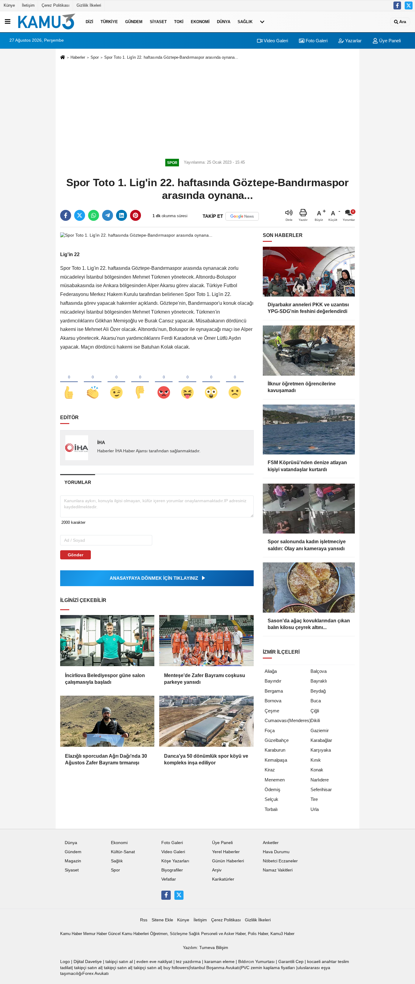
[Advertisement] (207, 108)
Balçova (318, 671)
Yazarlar (353, 40)
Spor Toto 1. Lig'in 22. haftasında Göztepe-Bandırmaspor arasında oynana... (171, 57)
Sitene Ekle (162, 920)
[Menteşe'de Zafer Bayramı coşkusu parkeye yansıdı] (206, 640)
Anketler (271, 842)
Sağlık (245, 21)
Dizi (89, 21)
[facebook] (65, 215)
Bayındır (273, 680)
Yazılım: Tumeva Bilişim (205, 947)
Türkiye (109, 21)
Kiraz (270, 769)
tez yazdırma (188, 961)
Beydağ (318, 691)
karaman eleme (219, 961)
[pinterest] (135, 215)
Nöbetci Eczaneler (280, 861)
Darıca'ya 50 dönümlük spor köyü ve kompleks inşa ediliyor (206, 759)
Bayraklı (318, 680)
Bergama (274, 691)
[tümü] (262, 22)
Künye (9, 5)
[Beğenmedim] (140, 382)
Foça (270, 730)
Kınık (315, 760)
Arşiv (216, 870)
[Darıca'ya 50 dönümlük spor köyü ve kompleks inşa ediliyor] (206, 721)
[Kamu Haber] (46, 21)
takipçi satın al (119, 961)
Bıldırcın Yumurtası (256, 961)
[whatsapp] (93, 215)
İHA (101, 442)
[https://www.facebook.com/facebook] (397, 5)
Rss (143, 920)
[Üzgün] (235, 382)
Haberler (77, 57)
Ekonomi (200, 21)
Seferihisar (321, 789)
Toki (178, 21)
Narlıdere (319, 779)
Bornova (273, 700)
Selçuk (271, 799)
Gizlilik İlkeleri (89, 5)
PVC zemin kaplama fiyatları (268, 967)
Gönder (75, 554)
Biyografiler (172, 870)
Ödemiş (272, 789)
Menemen (275, 779)
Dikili (315, 720)
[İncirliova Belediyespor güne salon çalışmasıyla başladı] (107, 640)
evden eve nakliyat (154, 961)
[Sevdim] (116, 382)
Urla (314, 809)
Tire (314, 799)
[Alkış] (92, 382)
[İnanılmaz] (211, 382)
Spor (95, 57)
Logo (65, 961)
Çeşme (272, 710)
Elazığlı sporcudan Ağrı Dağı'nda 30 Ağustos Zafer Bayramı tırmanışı (106, 759)
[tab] (77, 482)
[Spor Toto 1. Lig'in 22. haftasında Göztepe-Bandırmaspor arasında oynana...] (136, 235)
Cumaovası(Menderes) (288, 720)
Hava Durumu (276, 852)
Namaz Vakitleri (278, 870)
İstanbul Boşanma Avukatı (215, 967)
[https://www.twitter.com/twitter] (409, 5)
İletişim (28, 5)
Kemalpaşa (276, 760)
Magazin (73, 861)
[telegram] (107, 215)
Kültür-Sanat (123, 852)
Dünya (223, 21)
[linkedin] (121, 215)
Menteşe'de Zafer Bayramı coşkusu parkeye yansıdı (204, 679)
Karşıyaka (320, 750)
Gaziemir (319, 730)
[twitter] (79, 215)
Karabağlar (321, 740)
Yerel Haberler (226, 852)
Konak (316, 769)
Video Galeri (275, 40)
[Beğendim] (69, 382)
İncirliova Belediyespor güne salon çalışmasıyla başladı (105, 679)
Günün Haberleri (228, 861)
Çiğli (314, 710)
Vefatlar (168, 879)
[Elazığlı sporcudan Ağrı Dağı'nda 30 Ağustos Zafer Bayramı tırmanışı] (107, 721)
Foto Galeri (316, 40)
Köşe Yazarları (175, 861)
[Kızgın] (164, 382)
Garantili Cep (291, 961)
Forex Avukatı (95, 973)
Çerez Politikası (56, 5)
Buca (315, 700)
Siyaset (158, 21)
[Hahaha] (187, 382)
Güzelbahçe (277, 740)
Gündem (133, 21)
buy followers (176, 967)
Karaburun (275, 750)
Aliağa (271, 671)
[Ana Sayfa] (62, 57)
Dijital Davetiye (88, 961)
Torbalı (271, 809)
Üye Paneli (389, 40)
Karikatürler (223, 879)
